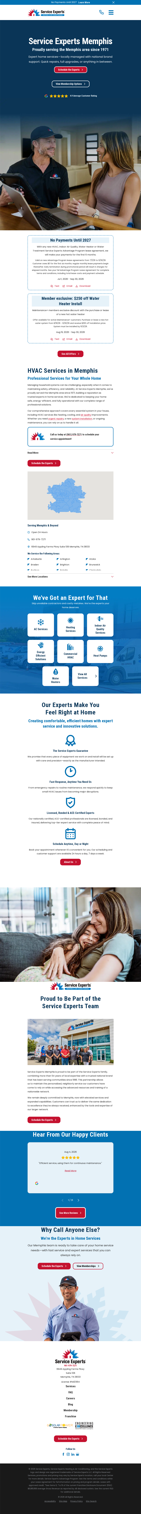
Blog (70, 1404)
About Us (68, 862)
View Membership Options (69, 83)
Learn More (84, 2)
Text (57, 286)
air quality (86, 414)
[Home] (46, 12)
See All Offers (69, 353)
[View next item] (78, 1200)
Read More (70, 1170)
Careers (70, 1398)
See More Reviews (68, 1212)
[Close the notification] (113, 2)
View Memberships (86, 1266)
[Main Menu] (111, 12)
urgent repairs (56, 418)
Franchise (70, 1416)
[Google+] (77, 1454)
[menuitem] (50, 1501)
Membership (71, 1410)
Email (69, 286)
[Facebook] (63, 1454)
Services (70, 1386)
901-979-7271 (38, 539)
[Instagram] (68, 1454)
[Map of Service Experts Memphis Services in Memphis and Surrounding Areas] (71, 495)
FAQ (70, 1392)
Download (84, 286)
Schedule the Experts (69, 69)
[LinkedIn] (72, 1454)
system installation (82, 418)
